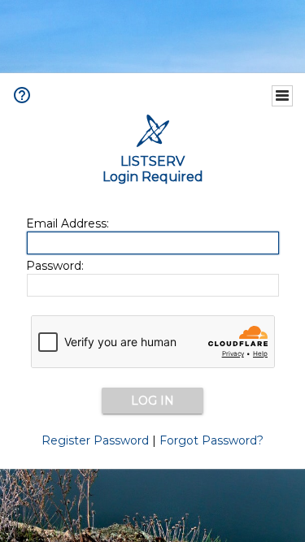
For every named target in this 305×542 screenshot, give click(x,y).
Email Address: (67, 223)
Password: (55, 265)
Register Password (95, 440)
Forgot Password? (211, 440)
